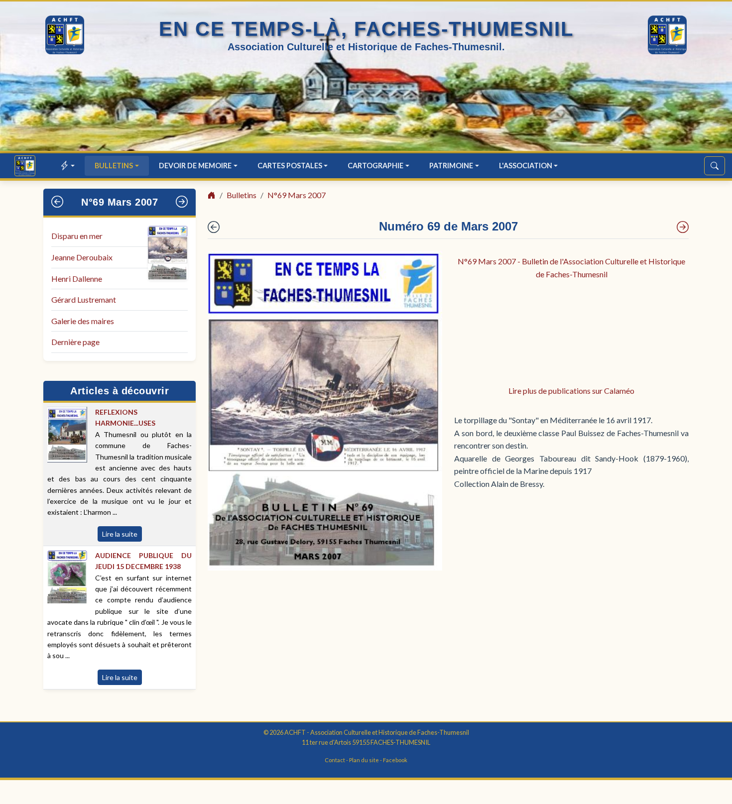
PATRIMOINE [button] (451, 165)
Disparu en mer (77, 235)
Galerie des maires (82, 321)
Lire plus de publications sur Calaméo (571, 390)
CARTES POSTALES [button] (289, 165)
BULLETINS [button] (114, 165)
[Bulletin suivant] (182, 202)
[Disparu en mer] (683, 227)
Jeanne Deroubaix (82, 257)
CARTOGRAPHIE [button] (375, 165)
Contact (335, 760)
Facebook (395, 760)
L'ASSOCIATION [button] (525, 165)
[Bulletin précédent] (57, 202)
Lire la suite (119, 534)
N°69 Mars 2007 (119, 202)
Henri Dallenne (76, 278)
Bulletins (241, 195)
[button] (68, 165)
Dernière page (75, 341)
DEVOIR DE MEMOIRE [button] (195, 165)
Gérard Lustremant (83, 299)
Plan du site (364, 760)
